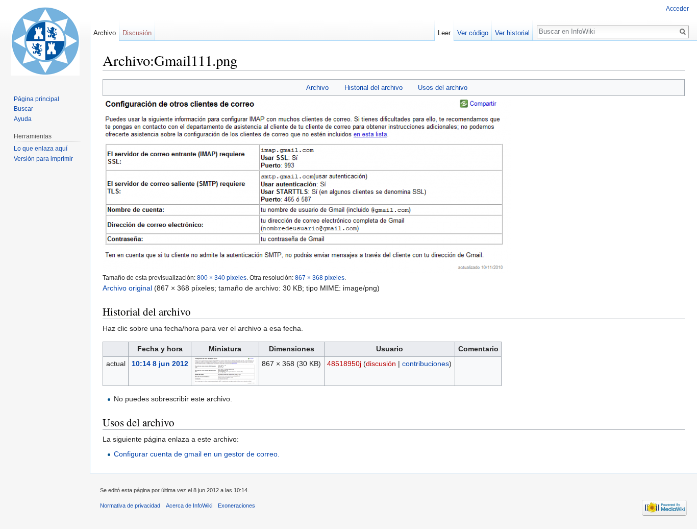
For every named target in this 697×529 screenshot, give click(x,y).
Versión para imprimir (43, 158)
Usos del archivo (442, 87)
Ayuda (23, 119)
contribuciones (425, 363)
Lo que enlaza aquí (40, 148)
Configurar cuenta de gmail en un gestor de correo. (197, 454)
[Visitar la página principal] (45, 41)
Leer (444, 33)
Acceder (677, 8)
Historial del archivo (373, 87)
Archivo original (127, 288)
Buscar (23, 108)
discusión (381, 363)
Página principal (36, 99)
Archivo (317, 87)
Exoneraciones (236, 505)
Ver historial (512, 33)
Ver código (472, 33)
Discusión (137, 33)
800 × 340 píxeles (221, 277)
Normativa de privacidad (130, 505)
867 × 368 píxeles (319, 277)
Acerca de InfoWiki (189, 505)
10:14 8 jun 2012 (160, 363)
